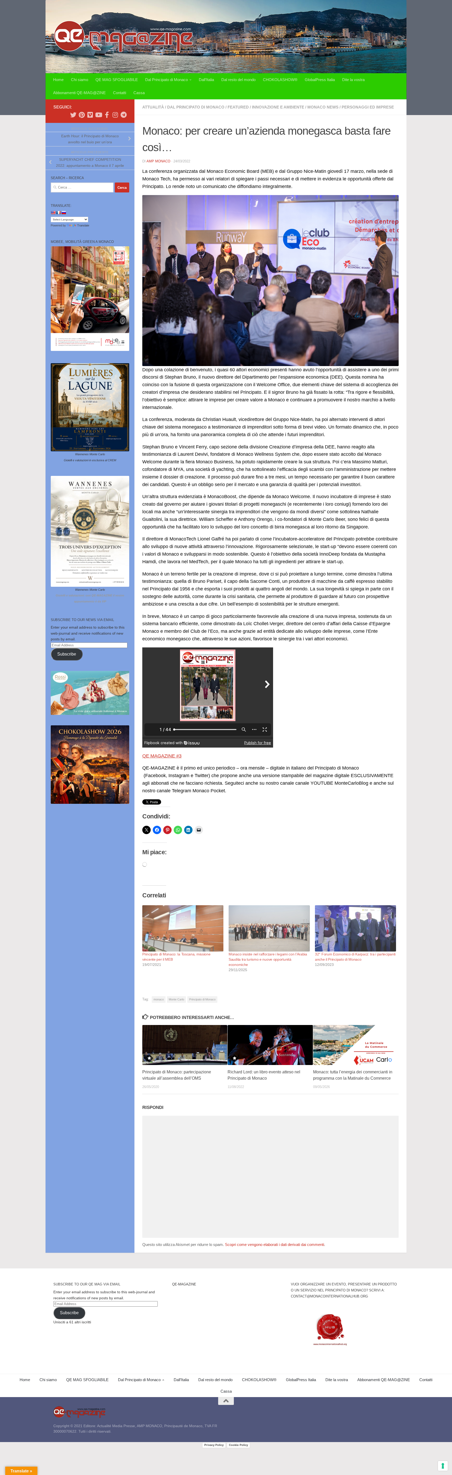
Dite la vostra (353, 79)
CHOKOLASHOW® (280, 79)
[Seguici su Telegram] (123, 115)
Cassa (139, 92)
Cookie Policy (238, 1445)
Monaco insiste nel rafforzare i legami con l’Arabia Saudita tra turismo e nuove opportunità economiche (268, 959)
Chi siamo (79, 79)
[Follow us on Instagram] (115, 115)
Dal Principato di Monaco (166, 79)
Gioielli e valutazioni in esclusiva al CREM (90, 460)
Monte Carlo (176, 999)
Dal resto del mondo (238, 79)
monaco (159, 999)
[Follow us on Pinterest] (81, 115)
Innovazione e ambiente (278, 107)
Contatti (119, 92)
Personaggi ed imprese (368, 107)
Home (58, 79)
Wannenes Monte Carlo (90, 454)
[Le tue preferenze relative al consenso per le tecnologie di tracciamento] (443, 1466)
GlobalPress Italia (320, 79)
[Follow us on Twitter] (73, 115)
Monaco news (322, 107)
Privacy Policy (214, 1445)
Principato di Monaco (202, 999)
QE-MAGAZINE (184, 1284)
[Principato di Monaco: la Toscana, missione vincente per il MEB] (182, 928)
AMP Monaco (158, 161)
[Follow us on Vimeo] (90, 115)
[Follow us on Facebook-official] (107, 115)
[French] (58, 212)
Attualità (153, 107)
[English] (53, 212)
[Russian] (63, 212)
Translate (83, 225)
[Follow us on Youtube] (98, 115)
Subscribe (66, 654)
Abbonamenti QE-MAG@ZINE (79, 92)
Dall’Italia (206, 79)
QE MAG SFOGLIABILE (116, 79)
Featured (238, 107)
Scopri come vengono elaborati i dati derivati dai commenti (274, 1244)
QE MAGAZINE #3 (162, 756)
